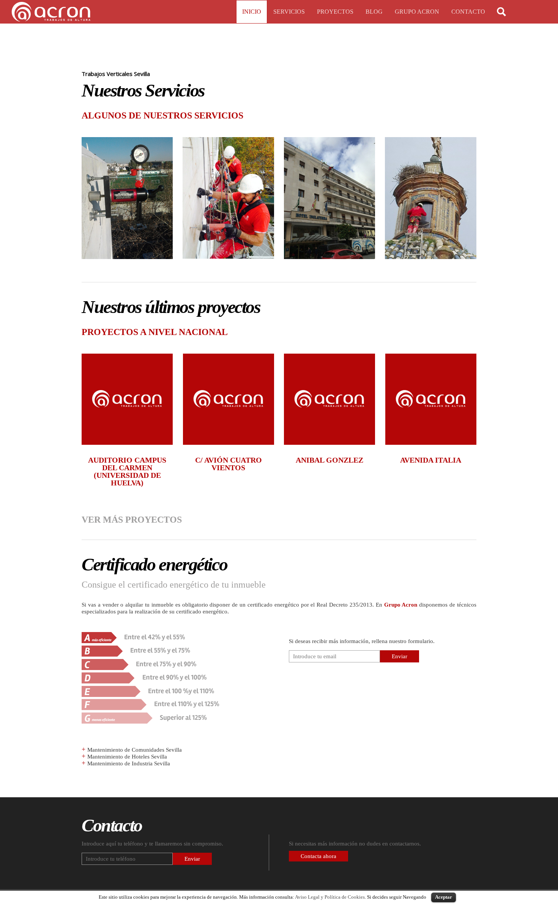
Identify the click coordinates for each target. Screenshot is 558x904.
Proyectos (335, 11)
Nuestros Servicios (143, 90)
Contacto (468, 11)
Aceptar (443, 897)
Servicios (289, 11)
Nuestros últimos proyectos (171, 307)
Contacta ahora (318, 856)
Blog (374, 11)
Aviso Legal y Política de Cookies (330, 897)
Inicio (251, 11)
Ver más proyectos (132, 520)
